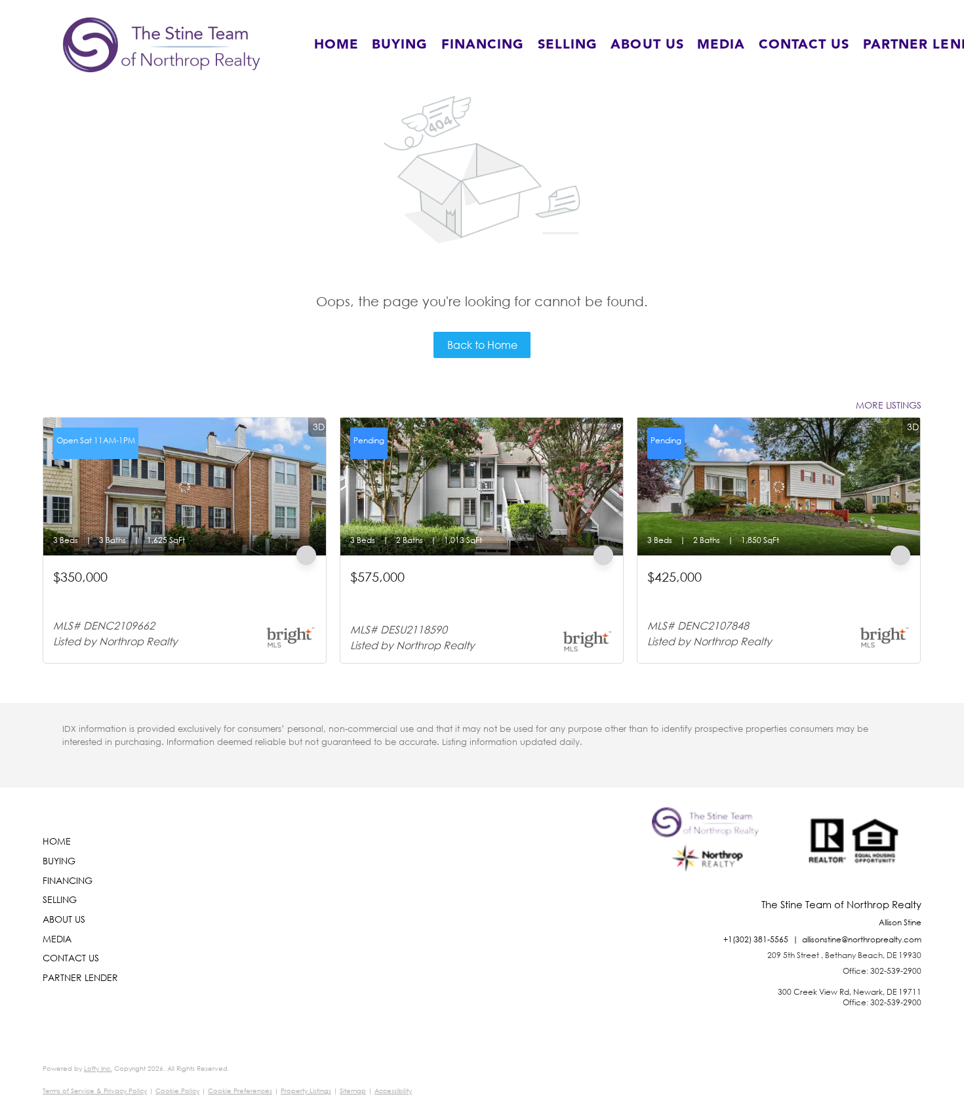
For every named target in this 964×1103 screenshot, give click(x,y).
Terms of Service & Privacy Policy (95, 1091)
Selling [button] (568, 44)
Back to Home (482, 344)
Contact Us (804, 44)
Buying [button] (400, 44)
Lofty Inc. (98, 1068)
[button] (162, 44)
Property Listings (306, 1091)
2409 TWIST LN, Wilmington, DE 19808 (727, 593)
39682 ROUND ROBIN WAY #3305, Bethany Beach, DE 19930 (469, 599)
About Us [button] (647, 44)
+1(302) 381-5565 (755, 939)
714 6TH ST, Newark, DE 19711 (118, 593)
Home (336, 44)
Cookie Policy (177, 1091)
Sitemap (353, 1091)
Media (721, 44)
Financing (483, 44)
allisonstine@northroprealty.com (861, 939)
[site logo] (708, 853)
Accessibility (393, 1091)
